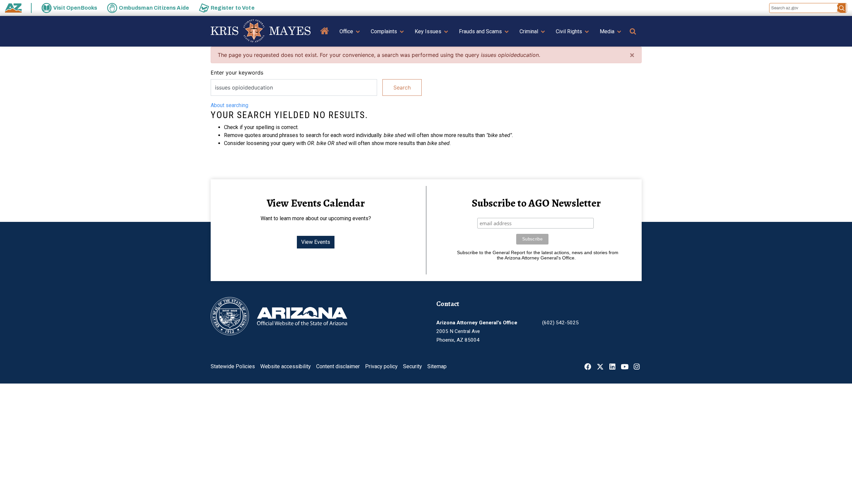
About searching (229, 105)
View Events (315, 242)
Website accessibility (285, 366)
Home (324, 36)
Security (412, 366)
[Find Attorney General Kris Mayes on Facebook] (587, 367)
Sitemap (437, 366)
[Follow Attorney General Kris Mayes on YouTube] (624, 367)
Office (346, 31)
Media (607, 31)
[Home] (261, 31)
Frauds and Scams (480, 31)
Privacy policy (381, 366)
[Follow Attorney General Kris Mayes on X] (600, 367)
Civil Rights (569, 31)
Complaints (384, 31)
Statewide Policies (233, 366)
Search (402, 87)
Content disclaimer (338, 366)
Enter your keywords (237, 72)
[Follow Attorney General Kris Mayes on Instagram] (637, 367)
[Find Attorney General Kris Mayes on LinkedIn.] (612, 367)
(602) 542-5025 (560, 323)
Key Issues (428, 31)
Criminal (529, 31)
